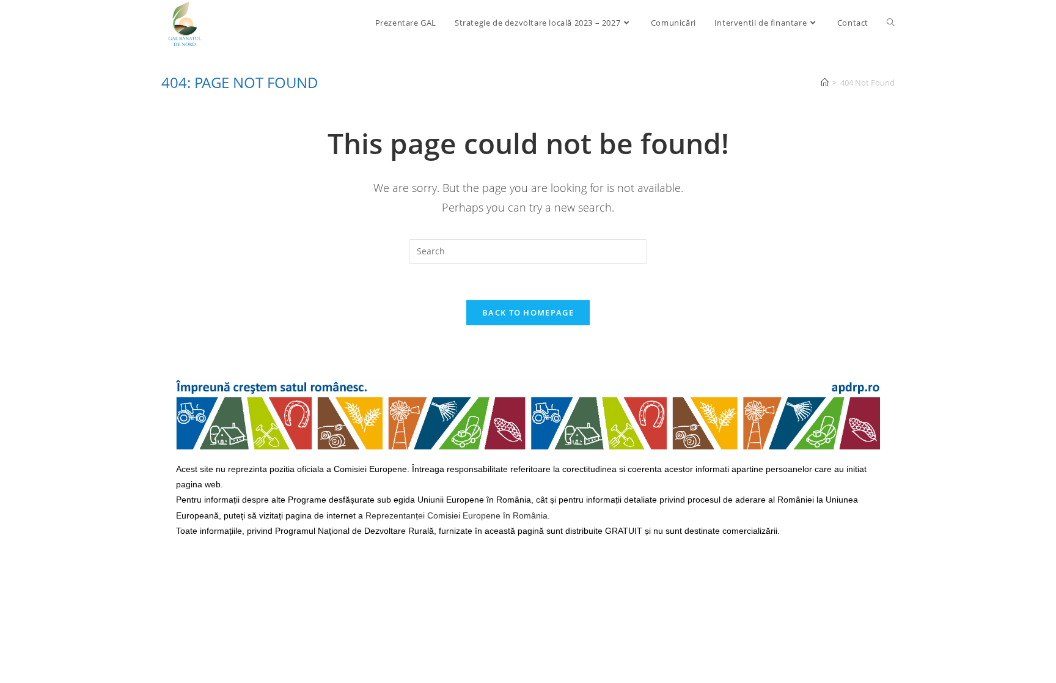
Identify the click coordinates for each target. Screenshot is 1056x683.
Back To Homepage (528, 312)
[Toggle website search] (891, 22)
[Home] (825, 82)
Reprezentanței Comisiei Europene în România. (457, 515)
